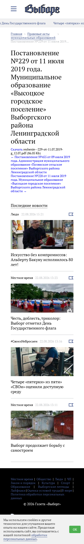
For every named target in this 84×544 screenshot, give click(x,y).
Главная (16, 34)
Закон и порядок (23, 483)
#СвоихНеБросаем (24, 341)
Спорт (65, 483)
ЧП (69, 479)
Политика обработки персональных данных (37, 496)
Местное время (22, 278)
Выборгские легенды (53, 486)
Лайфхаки (18, 490)
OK (75, 529)
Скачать (17, 149)
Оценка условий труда (43, 490)
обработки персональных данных (25, 537)
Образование (20, 486)
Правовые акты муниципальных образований (33, 36)
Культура (48, 483)
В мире (67, 490)
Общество (44, 479)
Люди (15, 214)
